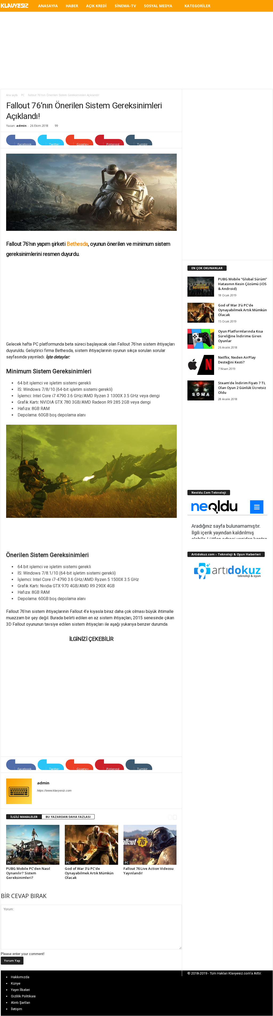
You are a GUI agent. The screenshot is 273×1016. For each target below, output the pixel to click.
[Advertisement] (136, 50)
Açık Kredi (96, 5)
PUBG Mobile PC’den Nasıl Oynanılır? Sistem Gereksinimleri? (28, 873)
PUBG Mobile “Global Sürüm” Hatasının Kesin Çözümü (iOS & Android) (242, 284)
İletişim (16, 1009)
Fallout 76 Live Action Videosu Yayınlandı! (148, 870)
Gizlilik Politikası (23, 996)
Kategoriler (197, 5)
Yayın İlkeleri (20, 990)
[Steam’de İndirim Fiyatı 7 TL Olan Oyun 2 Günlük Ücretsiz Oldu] (200, 390)
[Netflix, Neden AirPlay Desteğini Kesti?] (200, 365)
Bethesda (77, 244)
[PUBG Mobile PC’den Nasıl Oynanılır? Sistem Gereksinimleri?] (32, 845)
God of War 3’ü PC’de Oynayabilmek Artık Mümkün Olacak (89, 873)
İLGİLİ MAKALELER (24, 817)
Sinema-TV (125, 5)
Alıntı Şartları (20, 1003)
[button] (265, 6)
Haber (72, 5)
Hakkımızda (20, 977)
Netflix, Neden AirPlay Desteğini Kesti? (237, 359)
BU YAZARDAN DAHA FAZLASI (68, 817)
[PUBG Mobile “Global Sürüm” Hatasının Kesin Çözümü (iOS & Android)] (200, 287)
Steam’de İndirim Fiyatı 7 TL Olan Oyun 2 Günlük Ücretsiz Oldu (242, 387)
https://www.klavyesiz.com (54, 790)
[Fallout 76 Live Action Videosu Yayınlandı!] (150, 845)
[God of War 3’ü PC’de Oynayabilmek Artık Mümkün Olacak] (91, 845)
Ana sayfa (12, 95)
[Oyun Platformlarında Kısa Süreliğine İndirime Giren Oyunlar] (200, 339)
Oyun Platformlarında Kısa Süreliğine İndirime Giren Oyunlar (240, 336)
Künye (15, 983)
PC (23, 95)
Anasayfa (48, 5)
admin (21, 126)
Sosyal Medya (158, 5)
